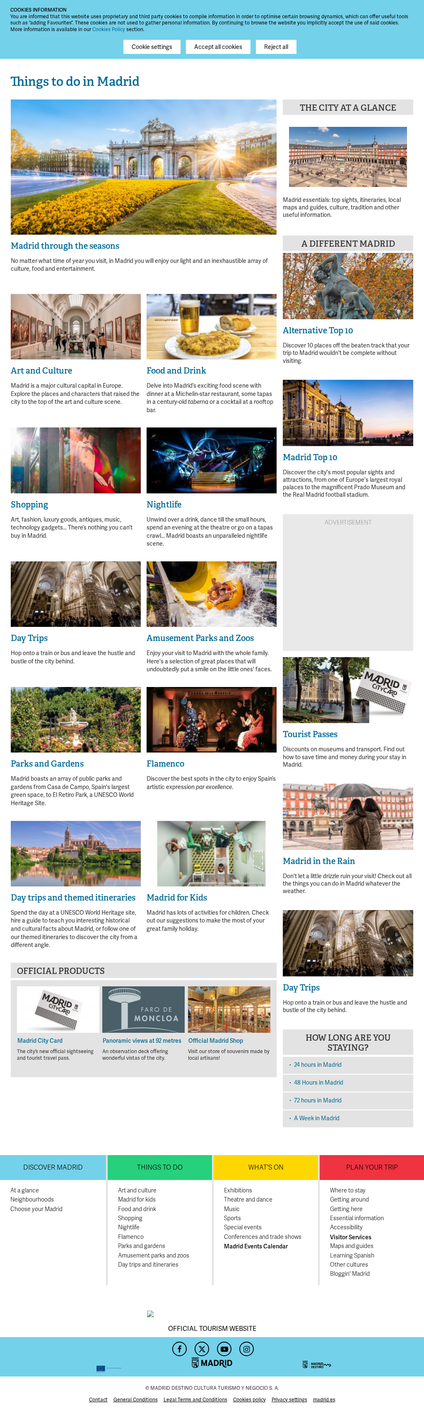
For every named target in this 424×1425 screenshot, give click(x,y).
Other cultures (349, 1264)
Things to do (160, 1167)
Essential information (357, 1218)
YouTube (223, 1347)
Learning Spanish (352, 1255)
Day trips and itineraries (148, 1264)
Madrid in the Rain (319, 861)
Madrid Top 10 (310, 457)
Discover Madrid (53, 1167)
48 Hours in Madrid (318, 1082)
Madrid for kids (137, 1199)
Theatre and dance (248, 1199)
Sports (232, 1218)
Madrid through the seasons (65, 245)
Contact (98, 1399)
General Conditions (135, 1399)
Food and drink (137, 1209)
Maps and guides (351, 1246)
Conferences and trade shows (262, 1237)
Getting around (349, 1199)
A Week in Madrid (317, 1118)
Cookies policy (249, 1399)
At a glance (24, 1190)
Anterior (21, 162)
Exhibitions (238, 1190)
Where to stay (348, 1190)
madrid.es (324, 1399)
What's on (266, 1167)
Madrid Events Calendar (256, 1246)
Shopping (130, 1218)
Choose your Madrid (36, 1209)
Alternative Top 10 (318, 330)
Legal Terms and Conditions (195, 1399)
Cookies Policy (108, 29)
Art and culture (137, 1190)
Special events (243, 1227)
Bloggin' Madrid (350, 1273)
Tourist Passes (310, 734)
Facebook (178, 1347)
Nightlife (129, 1227)
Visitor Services (350, 1237)
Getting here (346, 1209)
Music (232, 1209)
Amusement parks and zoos (153, 1255)
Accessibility (346, 1227)
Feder (65, 1356)
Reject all (276, 47)
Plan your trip (372, 1167)
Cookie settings (152, 47)
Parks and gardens (141, 1246)
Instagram (245, 1347)
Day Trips (301, 987)
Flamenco (131, 1237)
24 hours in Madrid (318, 1064)
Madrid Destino (358, 1356)
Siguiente (265, 162)
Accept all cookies (218, 47)
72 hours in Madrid (318, 1100)
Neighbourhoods (32, 1199)
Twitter (201, 1347)
